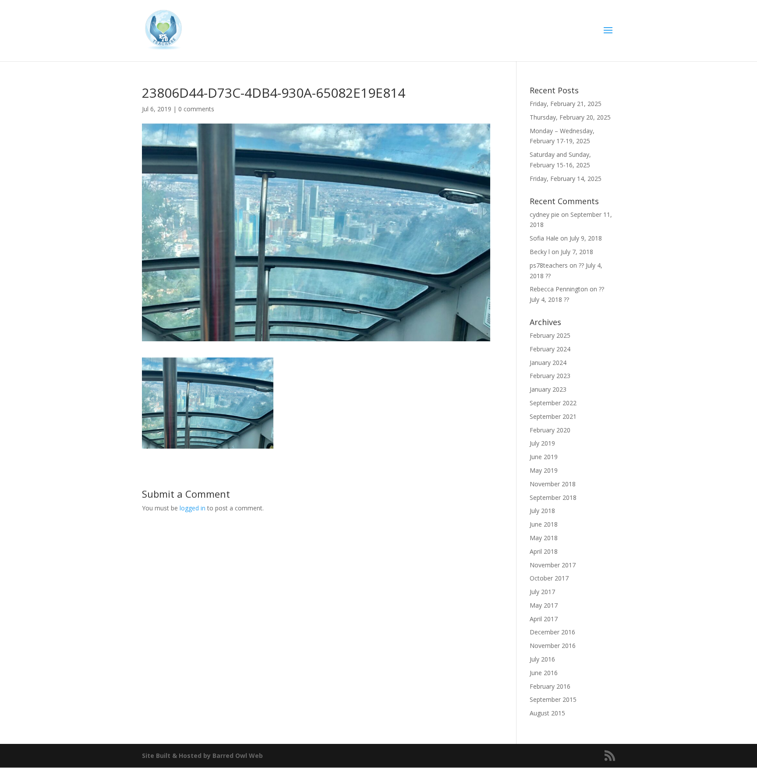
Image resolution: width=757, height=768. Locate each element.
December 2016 (552, 632)
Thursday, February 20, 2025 (570, 117)
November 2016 (553, 645)
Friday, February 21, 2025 (565, 103)
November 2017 (553, 565)
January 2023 (548, 389)
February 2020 (550, 430)
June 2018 (544, 524)
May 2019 (544, 470)
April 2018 (544, 551)
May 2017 (544, 605)
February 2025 (550, 335)
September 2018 (553, 497)
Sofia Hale (544, 238)
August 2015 (547, 713)
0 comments (196, 109)
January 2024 (548, 362)
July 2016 (542, 659)
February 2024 (550, 349)
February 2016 (550, 686)
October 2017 (549, 578)
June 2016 (544, 673)
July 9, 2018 (586, 238)
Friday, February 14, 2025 (565, 178)
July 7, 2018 (577, 252)
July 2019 (542, 443)
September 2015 (553, 699)
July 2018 (542, 510)
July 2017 (542, 592)
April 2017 (544, 619)
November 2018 (553, 484)
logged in (192, 508)
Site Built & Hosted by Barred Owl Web (202, 755)
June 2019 (544, 457)
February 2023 (550, 376)
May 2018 (544, 538)
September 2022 (553, 403)
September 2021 (553, 416)
